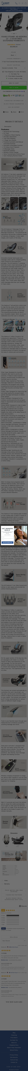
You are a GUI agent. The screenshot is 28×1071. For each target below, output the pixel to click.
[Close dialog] (26, 527)
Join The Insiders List (7, 542)
